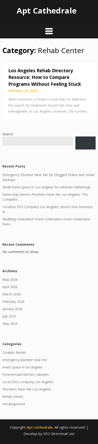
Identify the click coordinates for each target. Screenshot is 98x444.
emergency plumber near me (24, 360)
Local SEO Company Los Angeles (28, 382)
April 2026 (10, 287)
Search (7, 134)
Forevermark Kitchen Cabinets (25, 374)
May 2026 (10, 279)
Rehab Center (12, 396)
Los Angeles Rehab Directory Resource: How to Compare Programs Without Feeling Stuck (44, 77)
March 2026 (11, 294)
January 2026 (12, 309)
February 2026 (13, 301)
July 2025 (9, 316)
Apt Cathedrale (47, 10)
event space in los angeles (22, 367)
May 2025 (10, 323)
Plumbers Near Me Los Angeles (26, 389)
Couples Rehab (13, 352)
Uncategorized (13, 404)
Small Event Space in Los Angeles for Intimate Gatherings (46, 187)
